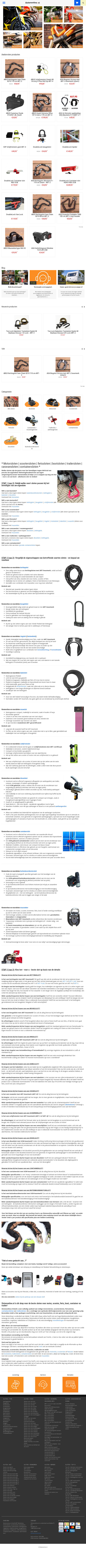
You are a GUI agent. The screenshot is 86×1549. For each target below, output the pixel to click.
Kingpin (5, 1423)
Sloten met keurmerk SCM (10, 1475)
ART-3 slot (72, 981)
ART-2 (65, 981)
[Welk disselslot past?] (15, 278)
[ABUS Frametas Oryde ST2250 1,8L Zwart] (14, 102)
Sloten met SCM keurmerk (52, 1407)
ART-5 (76, 983)
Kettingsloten (7, 1401)
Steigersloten (7, 1430)
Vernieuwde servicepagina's (43, 287)
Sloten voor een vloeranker (31, 1433)
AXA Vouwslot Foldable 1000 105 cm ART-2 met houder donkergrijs (70, 216)
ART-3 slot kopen (49, 1417)
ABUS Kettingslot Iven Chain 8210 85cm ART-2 (42, 215)
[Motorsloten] (22, 18)
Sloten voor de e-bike (30, 1408)
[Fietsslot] (11, 420)
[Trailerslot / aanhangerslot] (52, 420)
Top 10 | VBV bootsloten (72, 1509)
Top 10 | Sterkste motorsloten (73, 1467)
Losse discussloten (70, 1410)
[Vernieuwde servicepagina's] (43, 278)
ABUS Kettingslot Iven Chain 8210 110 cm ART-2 (14, 80)
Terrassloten (27, 1470)
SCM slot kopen (49, 1409)
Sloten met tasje (7, 1490)
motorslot (53, 1352)
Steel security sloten (50, 1487)
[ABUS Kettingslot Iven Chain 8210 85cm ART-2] (42, 203)
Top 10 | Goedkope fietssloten (74, 1490)
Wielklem (5, 1421)
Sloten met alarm (8, 1467)
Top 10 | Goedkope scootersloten (70, 1504)
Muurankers (6, 1415)
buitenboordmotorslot (34, 493)
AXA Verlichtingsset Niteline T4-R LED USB (42, 249)
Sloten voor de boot (29, 1401)
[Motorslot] (52, 401)
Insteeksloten (7, 1416)
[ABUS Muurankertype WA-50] (14, 237)
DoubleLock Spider (70, 147)
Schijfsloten (6, 1411)
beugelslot (39, 502)
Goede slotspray (70, 1403)
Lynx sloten (48, 1472)
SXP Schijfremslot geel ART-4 (14, 147)
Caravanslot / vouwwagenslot (32, 428)
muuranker (15, 506)
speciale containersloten (27, 545)
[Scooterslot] (73, 401)
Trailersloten (6, 1425)
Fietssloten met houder (9, 1500)
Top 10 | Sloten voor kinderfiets (71, 1493)
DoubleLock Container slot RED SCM (14, 182)
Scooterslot (73, 409)
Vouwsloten (6, 1406)
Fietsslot (11, 428)
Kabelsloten (6, 1410)
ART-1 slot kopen (49, 1414)
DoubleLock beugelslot (42, 147)
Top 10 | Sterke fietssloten (72, 1489)
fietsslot (70, 1352)
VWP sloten (48, 1484)
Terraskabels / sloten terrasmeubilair (71, 1419)
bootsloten (7, 1354)
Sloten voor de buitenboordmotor (29, 1420)
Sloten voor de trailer (30, 1418)
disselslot (12, 495)
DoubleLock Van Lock (14, 214)
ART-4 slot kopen (49, 1419)
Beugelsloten (6, 1408)
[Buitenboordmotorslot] (32, 439)
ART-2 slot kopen (49, 1415)
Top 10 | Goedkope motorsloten (70, 1486)
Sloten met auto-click (9, 1492)
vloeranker (15, 497)
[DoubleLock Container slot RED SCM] (14, 169)
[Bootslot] (32, 401)
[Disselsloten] (53, 14)
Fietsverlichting (69, 1417)
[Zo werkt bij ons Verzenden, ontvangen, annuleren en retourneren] (15, 1384)
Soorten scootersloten (30, 1474)
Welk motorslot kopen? (51, 1447)
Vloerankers (68, 1414)
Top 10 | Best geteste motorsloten (71, 1483)
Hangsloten (6, 1418)
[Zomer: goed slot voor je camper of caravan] (71, 278)
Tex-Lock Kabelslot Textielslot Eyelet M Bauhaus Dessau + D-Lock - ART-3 (21, 332)
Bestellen (14, 88)
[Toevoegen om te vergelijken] (16, 84)
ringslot (46, 521)
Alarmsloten (6, 1413)
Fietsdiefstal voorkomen (51, 1425)
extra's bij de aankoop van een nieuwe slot (29, 1297)
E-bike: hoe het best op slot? (52, 1457)
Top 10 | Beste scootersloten (73, 1474)
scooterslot (61, 1352)
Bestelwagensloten (8, 1431)
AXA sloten (47, 1467)
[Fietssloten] (63, 36)
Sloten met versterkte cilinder (11, 1495)
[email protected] (36, 1533)
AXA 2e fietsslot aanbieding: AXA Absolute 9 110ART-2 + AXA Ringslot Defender (70, 115)
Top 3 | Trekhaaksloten (72, 1512)
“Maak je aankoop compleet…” (73, 1425)
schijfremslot (48, 502)
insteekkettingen (58, 1320)
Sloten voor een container (31, 1425)
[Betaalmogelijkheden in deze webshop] (70, 1384)
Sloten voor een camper (31, 1431)
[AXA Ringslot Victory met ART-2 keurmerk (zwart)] (70, 68)
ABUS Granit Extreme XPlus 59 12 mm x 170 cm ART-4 (42, 114)
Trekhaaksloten (7, 1433)
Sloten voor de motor (30, 1403)
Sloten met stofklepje (9, 1494)
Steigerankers (69, 1412)
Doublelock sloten (50, 1474)
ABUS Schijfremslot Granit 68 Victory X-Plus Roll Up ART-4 (42, 80)
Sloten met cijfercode (9, 1469)
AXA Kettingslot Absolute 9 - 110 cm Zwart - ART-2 (42, 182)
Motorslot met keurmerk (52, 1450)
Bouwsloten (27, 1472)
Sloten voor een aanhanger (31, 1435)
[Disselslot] (11, 439)
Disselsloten (6, 1405)
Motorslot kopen (28, 1438)
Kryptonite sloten (49, 1477)
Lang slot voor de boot (30, 1479)
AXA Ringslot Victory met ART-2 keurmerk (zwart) (70, 80)
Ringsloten (6, 1403)
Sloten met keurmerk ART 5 (11, 1484)
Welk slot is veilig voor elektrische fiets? (51, 1428)
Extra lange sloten (29, 1467)
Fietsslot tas (68, 1422)
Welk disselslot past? (15, 287)
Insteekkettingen (70, 1415)
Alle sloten (11, 409)
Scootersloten (28, 1440)
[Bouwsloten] (73, 14)
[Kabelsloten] (32, 40)
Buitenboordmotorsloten (10, 1426)
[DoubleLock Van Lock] (14, 203)
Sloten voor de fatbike (30, 1410)
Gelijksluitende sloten (30, 1477)
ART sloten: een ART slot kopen (53, 1412)
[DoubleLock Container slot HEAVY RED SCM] (70, 169)
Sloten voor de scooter (30, 1406)
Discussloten (6, 1420)
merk (40, 1346)
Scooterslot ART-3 (50, 1452)
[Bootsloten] (12, 40)
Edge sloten (48, 1475)
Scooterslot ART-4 (50, 1454)
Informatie (21, 340)
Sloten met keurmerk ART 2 (11, 1479)
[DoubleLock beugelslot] (42, 136)
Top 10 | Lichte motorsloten (73, 1475)
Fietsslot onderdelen (71, 1424)
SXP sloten (47, 1479)
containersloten (8, 1311)
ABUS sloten (48, 1470)
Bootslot (32, 409)
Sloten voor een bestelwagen (32, 1428)
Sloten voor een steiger (30, 1426)
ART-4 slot (41, 983)
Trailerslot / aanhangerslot (52, 428)
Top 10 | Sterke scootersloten (73, 1497)
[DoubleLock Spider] (70, 136)
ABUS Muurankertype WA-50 (15, 248)
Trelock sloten (49, 1480)
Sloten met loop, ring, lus (10, 1489)
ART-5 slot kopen (49, 1420)
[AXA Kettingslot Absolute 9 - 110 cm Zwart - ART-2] (42, 169)
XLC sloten (47, 1485)
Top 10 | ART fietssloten (72, 1495)
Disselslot (11, 447)
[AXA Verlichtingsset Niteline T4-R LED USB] (42, 237)
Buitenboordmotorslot (32, 447)
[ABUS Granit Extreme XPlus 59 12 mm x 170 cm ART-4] (42, 102)
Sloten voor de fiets (29, 1405)
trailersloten (21, 1311)
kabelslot (5, 495)
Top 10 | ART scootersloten (73, 1502)
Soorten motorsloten (30, 1475)
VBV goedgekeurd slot (51, 1410)
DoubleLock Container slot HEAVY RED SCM (69, 182)
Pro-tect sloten (49, 1469)
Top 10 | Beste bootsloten (72, 1510)
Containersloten (7, 1428)
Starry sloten (48, 1482)
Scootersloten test (50, 1455)
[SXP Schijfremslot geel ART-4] (14, 136)
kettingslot (47, 493)
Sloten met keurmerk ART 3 (11, 1480)
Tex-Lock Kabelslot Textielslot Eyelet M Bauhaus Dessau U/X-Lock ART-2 (63, 332)
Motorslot (52, 409)
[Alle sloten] (11, 401)
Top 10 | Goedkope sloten (72, 1469)
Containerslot (73, 428)
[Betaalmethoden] (61, 1524)
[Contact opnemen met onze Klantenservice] (43, 1384)
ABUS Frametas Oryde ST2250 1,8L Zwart (14, 114)
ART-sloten (27, 1469)
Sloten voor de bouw (30, 1423)
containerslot (25, 831)
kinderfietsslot (21, 686)
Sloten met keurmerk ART (10, 1477)
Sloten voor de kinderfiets (31, 1413)
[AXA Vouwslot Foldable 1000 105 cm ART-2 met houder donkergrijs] (70, 203)
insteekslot (54, 521)
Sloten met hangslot (8, 1499)
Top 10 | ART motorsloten (72, 1480)
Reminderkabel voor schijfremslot (71, 1406)
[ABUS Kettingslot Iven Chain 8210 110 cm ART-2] (14, 68)
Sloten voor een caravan (31, 1430)
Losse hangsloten (70, 1409)
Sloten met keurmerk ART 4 (11, 1482)
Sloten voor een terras (30, 1436)
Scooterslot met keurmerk (52, 1449)
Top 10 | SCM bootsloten (72, 1507)
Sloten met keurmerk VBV (10, 1474)
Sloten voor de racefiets (30, 1411)
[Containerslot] (73, 420)
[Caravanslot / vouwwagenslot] (32, 420)
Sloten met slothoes (8, 1485)
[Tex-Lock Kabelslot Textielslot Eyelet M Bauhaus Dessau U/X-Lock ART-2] (63, 322)
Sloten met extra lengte (9, 1497)
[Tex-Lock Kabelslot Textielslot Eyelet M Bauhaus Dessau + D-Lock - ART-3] (21, 322)
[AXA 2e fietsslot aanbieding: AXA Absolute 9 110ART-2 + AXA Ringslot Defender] (70, 102)
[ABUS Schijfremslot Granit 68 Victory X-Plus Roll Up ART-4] (42, 68)
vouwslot (71, 521)
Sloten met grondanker (9, 1487)
